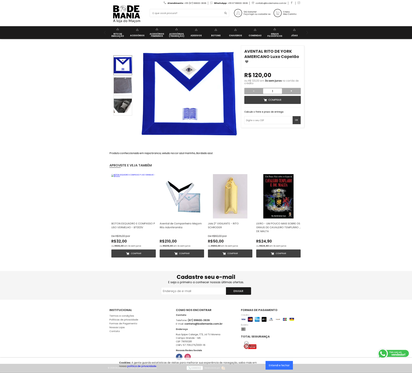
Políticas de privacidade (123, 319)
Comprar (274, 100)
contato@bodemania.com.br (271, 3)
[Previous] (105, 32)
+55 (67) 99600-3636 (195, 3)
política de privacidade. (142, 366)
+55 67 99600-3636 (238, 3)
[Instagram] (187, 357)
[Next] (307, 32)
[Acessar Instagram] (299, 3)
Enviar (238, 291)
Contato (114, 331)
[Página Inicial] (126, 23)
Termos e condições (121, 315)
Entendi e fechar (279, 365)
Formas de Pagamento (123, 323)
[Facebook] (179, 357)
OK (296, 120)
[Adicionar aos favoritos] (246, 61)
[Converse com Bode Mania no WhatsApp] (393, 353)
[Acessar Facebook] (292, 3)
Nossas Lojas (117, 327)
